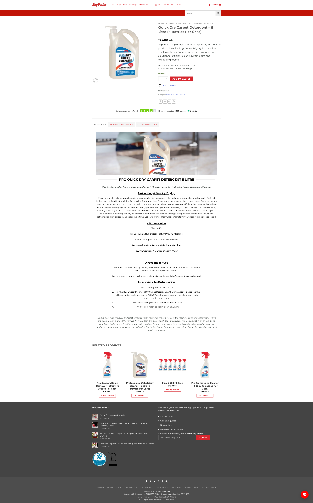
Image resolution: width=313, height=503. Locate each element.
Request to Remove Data (204, 488)
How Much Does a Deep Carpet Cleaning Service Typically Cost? (123, 424)
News (178, 5)
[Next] (220, 376)
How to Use (168, 5)
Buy (119, 5)
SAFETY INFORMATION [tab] (147, 125)
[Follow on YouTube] (166, 481)
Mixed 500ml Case (172, 383)
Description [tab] (100, 125)
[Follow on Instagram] (150, 481)
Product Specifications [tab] (121, 125)
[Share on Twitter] (165, 102)
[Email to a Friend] (169, 102)
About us (101, 488)
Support (156, 5)
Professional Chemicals (201, 23)
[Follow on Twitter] (154, 481)
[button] (209, 5)
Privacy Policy (114, 488)
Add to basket (181, 79)
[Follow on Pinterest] (162, 481)
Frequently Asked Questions (168, 488)
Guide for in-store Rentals (112, 415)
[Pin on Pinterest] (174, 102)
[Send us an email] (158, 481)
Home (161, 23)
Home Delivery (129, 5)
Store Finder (144, 5)
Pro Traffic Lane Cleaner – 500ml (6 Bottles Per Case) (205, 386)
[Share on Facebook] (161, 102)
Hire (112, 5)
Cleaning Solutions (176, 23)
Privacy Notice (195, 433)
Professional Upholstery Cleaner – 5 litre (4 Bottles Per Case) (140, 386)
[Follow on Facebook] (146, 481)
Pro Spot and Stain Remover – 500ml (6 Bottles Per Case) (107, 386)
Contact (149, 488)
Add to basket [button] (107, 395)
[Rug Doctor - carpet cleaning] (99, 4)
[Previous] (92, 376)
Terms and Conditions (133, 488)
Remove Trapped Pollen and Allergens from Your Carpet (127, 444)
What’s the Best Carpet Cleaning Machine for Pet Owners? (124, 434)
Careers (187, 488)
